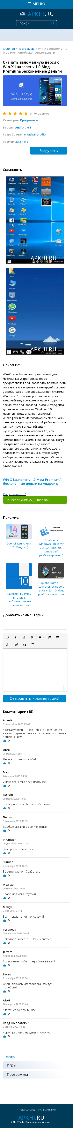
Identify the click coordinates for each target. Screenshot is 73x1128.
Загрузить (49, 150)
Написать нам (47, 1109)
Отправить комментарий (34, 698)
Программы (29, 120)
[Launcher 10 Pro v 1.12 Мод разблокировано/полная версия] (19, 576)
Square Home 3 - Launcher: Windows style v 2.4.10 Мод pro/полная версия (51, 588)
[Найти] (52, 23)
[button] (7, 637)
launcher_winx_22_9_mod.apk (28, 500)
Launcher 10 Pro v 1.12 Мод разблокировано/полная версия (19, 599)
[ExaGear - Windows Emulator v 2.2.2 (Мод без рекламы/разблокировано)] (51, 530)
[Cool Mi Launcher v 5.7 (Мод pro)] (19, 531)
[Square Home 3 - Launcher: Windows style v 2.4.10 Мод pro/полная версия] (51, 570)
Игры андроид (26, 1109)
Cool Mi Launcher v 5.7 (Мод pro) (19, 545)
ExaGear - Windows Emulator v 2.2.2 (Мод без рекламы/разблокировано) (51, 547)
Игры (11, 1065)
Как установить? (14, 494)
